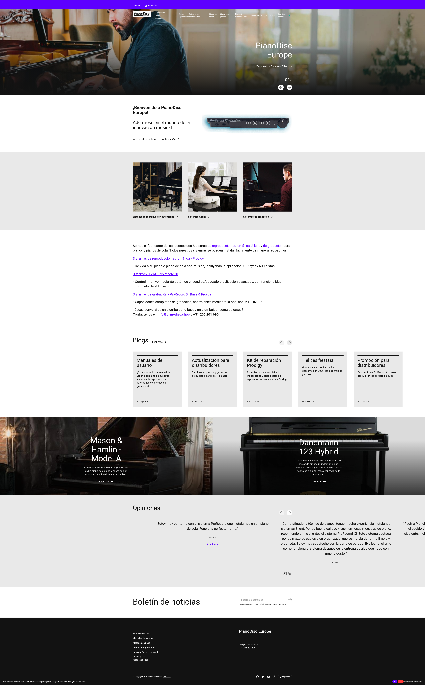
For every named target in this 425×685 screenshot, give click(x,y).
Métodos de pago (141, 643)
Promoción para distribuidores (373, 363)
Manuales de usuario (149, 363)
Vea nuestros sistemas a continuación (154, 139)
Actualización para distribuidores (210, 363)
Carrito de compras (285, 15)
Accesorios (255, 15)
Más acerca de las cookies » (413, 682)
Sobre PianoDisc (141, 633)
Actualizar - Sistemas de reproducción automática (189, 15)
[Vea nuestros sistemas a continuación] (247, 124)
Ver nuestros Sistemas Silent (272, 66)
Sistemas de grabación (225, 15)
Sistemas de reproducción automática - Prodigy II (169, 258)
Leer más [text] (159, 342)
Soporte (269, 15)
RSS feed (167, 676)
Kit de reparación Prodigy (264, 363)
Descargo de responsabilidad (140, 658)
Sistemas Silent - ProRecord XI (155, 274)
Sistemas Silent (213, 15)
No (401, 681)
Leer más (104, 481)
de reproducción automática (229, 245)
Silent (256, 245)
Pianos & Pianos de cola (241, 15)
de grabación (273, 245)
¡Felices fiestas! (317, 360)
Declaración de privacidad (145, 652)
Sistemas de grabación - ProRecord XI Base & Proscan (173, 294)
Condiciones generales (144, 647)
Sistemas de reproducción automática (160, 15)
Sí (395, 681)
